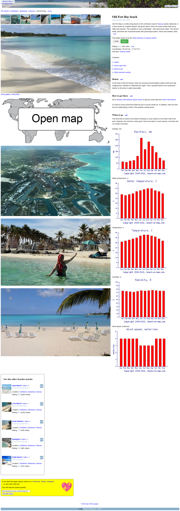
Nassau (32, 11)
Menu (177, 6)
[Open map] (56, 143)
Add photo (16, 94)
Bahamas (23, 11)
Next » (124, 41)
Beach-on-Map (7, 1)
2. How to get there (119, 66)
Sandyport (16, 439)
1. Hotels (115, 62)
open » (25, 385)
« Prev (116, 41)
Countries (171, 6)
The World (5, 11)
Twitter (43, 481)
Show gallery (5, 94)
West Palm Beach (169, 100)
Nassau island (125, 52)
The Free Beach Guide (7, 4)
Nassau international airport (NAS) (129, 100)
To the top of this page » (90, 504)
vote (132, 46)
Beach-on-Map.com (89, 509)
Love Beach (16, 403)
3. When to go (117, 69)
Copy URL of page (8, 493)
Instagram (50, 481)
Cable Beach (17, 457)
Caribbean (14, 11)
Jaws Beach (17, 385)
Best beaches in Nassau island (144, 38)
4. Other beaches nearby (121, 72)
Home (166, 6)
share (50, 11)
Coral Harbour (17, 421)
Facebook (36, 481)
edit (114, 34)
